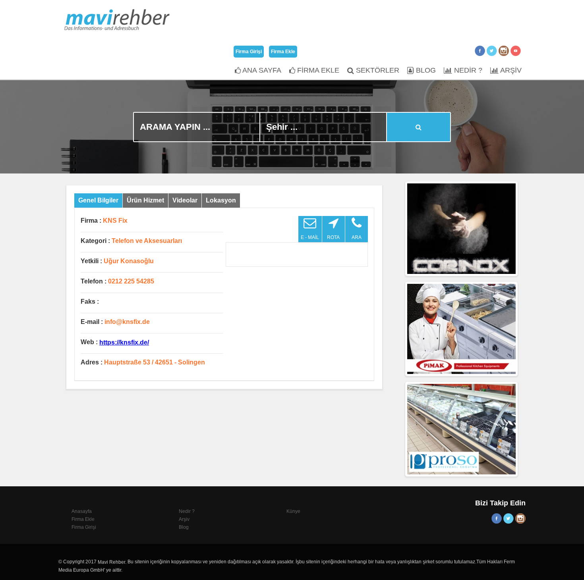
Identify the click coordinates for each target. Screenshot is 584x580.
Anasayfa (82, 511)
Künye (293, 511)
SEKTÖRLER (376, 70)
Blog (184, 527)
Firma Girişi (249, 51)
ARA (357, 237)
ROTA (333, 237)
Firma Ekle (283, 51)
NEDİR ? (467, 70)
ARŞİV (510, 70)
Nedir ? (187, 511)
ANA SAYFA (261, 70)
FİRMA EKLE (317, 70)
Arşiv (184, 519)
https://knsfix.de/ (124, 342)
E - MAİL (310, 237)
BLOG (425, 70)
